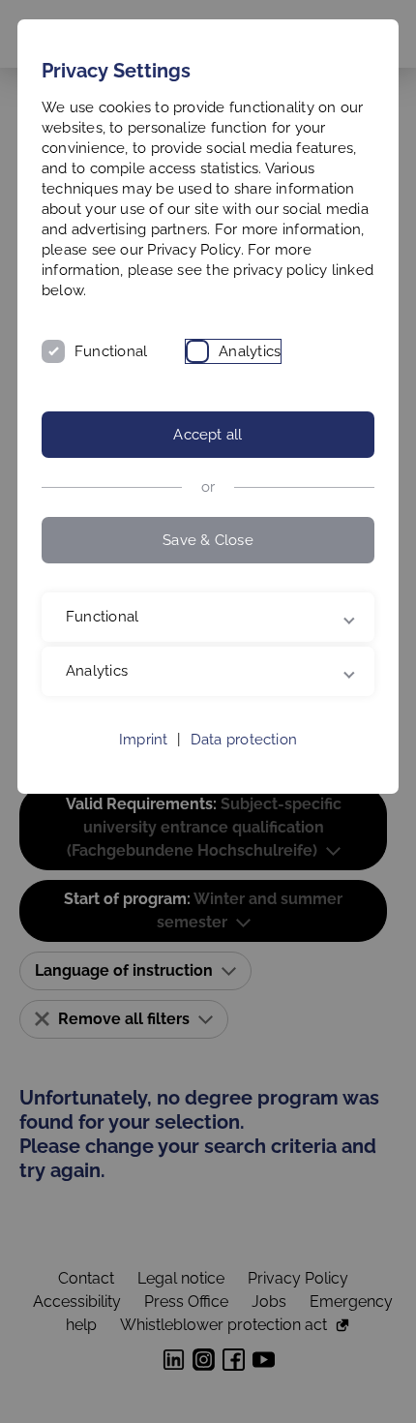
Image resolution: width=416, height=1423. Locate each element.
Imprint (143, 739)
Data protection (244, 739)
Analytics (250, 351)
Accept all (207, 434)
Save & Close (208, 540)
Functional (110, 351)
